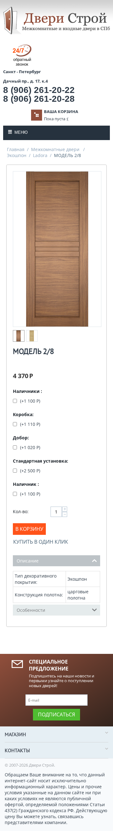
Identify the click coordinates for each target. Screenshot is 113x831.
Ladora (40, 155)
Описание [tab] (28, 561)
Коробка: (23, 414)
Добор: (21, 438)
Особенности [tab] (31, 610)
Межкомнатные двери (56, 149)
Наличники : (27, 391)
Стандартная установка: (40, 461)
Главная (15, 149)
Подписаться (56, 714)
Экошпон (16, 155)
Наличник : (26, 484)
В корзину (29, 528)
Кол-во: (21, 511)
